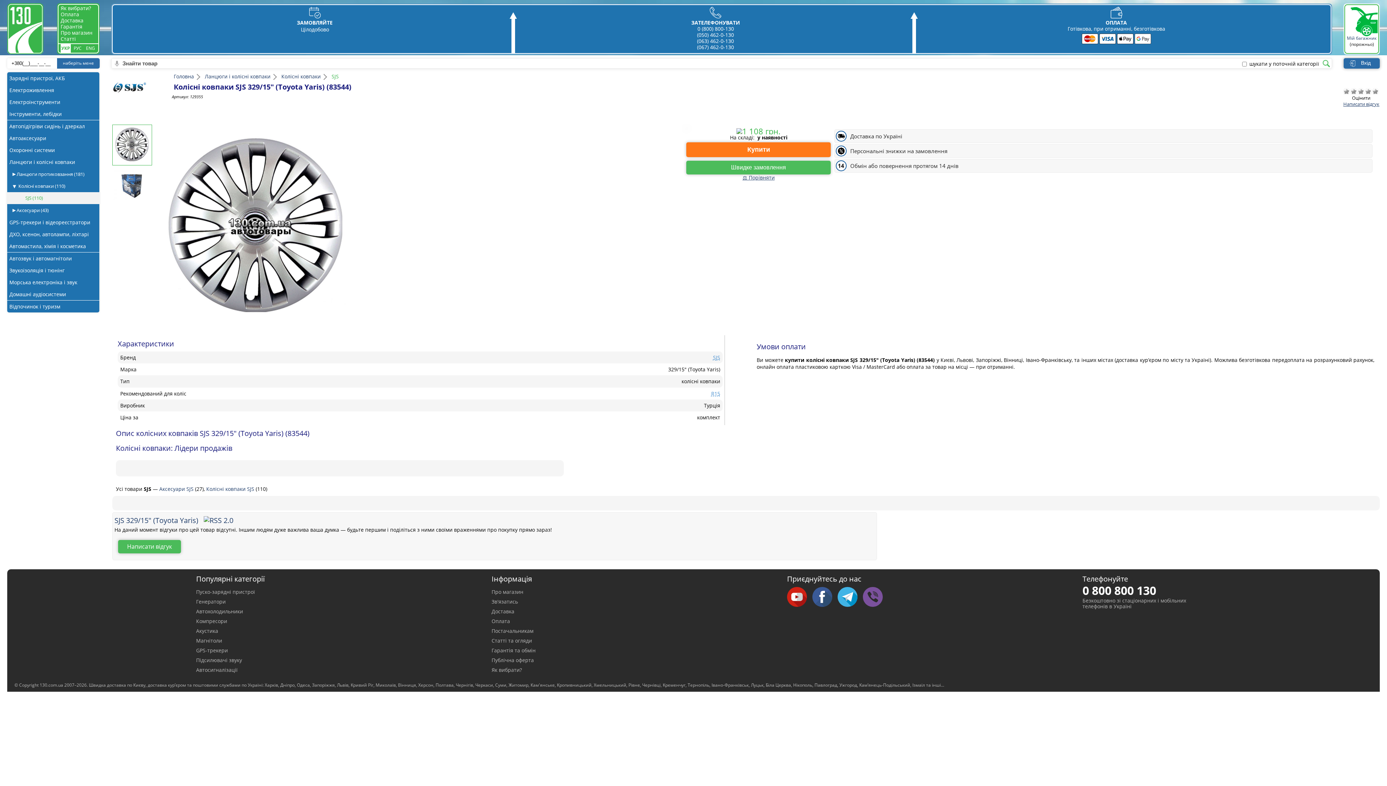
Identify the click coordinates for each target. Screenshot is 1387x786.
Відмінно (1375, 91)
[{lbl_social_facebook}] (825, 597)
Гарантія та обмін (514, 650)
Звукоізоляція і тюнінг (37, 270)
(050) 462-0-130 (715, 35)
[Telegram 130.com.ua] (850, 597)
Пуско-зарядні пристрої (225, 591)
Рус (78, 48)
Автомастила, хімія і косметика (47, 246)
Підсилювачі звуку (219, 660)
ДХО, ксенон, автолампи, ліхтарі (49, 234)
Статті (68, 38)
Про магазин (76, 32)
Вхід (1366, 63)
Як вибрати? (76, 8)
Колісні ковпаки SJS (231, 488)
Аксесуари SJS (177, 488)
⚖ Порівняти (759, 177)
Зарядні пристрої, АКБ (37, 78)
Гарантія (71, 26)
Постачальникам (512, 630)
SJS (34, 198)
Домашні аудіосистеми (37, 294)
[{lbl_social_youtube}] (799, 597)
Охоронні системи (32, 150)
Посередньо (1361, 91)
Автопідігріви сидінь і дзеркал (47, 126)
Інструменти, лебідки (35, 114)
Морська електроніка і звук (43, 282)
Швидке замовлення (758, 167)
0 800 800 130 (1119, 590)
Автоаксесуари (27, 138)
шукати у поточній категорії (1284, 64)
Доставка (72, 20)
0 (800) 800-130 (715, 29)
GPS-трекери (212, 650)
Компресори (211, 621)
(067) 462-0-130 (715, 47)
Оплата (70, 14)
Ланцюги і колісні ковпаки (42, 162)
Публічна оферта (513, 660)
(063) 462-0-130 (715, 41)
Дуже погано (1346, 91)
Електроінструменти (34, 102)
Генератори (211, 601)
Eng (90, 48)
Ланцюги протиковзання (50, 174)
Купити (758, 149)
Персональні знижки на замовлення (898, 151)
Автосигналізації (217, 669)
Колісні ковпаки (41, 186)
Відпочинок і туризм (34, 306)
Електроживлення (31, 90)
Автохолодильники (219, 611)
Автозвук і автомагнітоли (40, 258)
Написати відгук (1361, 104)
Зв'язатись (505, 601)
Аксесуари (32, 210)
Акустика (207, 630)
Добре (1368, 91)
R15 (715, 393)
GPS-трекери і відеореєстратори (49, 222)
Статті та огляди (512, 640)
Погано (1353, 91)
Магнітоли (209, 640)
